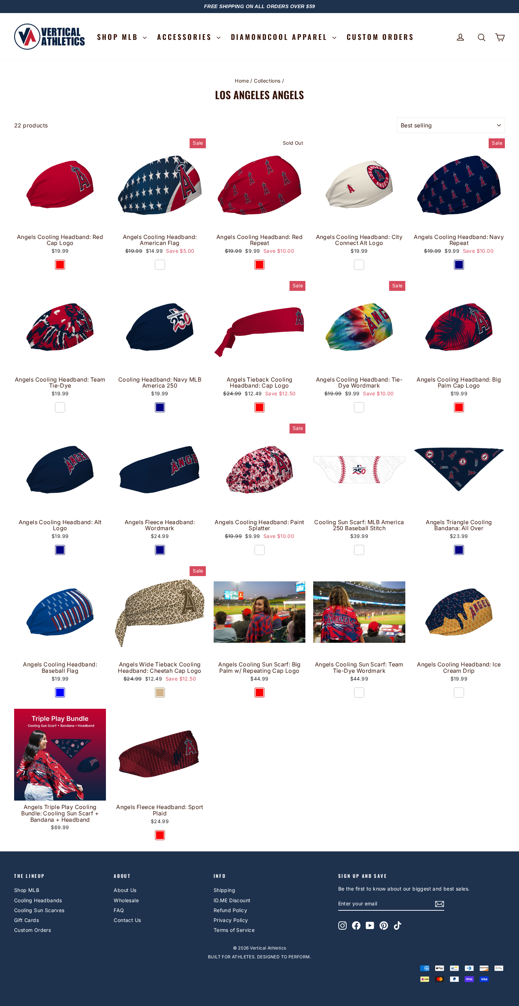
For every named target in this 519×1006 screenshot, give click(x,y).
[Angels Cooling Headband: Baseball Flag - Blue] (60, 692)
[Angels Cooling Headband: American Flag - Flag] (160, 265)
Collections (267, 81)
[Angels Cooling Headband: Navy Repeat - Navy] (459, 265)
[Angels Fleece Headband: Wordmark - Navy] (160, 550)
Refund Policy (230, 910)
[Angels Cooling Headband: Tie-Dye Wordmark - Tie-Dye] (359, 407)
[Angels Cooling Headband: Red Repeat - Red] (259, 265)
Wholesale (126, 900)
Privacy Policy (231, 920)
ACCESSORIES (186, 36)
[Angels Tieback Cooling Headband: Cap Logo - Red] (259, 407)
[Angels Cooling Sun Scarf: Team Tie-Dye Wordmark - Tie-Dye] (359, 692)
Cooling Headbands (38, 900)
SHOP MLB (119, 36)
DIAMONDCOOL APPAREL (281, 36)
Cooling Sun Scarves (39, 910)
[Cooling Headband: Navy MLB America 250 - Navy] (160, 407)
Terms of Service (234, 930)
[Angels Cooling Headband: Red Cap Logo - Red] (60, 265)
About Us (125, 890)
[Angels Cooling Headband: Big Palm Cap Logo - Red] (459, 407)
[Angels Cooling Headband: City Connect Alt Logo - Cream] (359, 265)
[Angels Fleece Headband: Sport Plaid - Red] (160, 835)
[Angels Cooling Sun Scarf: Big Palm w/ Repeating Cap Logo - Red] (259, 692)
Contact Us (127, 920)
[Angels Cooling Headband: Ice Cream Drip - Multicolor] (459, 692)
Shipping (224, 890)
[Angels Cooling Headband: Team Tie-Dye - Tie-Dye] (60, 407)
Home (242, 81)
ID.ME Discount (232, 900)
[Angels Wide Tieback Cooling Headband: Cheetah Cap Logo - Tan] (160, 692)
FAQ (119, 910)
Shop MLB (26, 890)
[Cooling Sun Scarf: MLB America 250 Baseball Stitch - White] (359, 550)
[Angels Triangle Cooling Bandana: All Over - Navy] (459, 550)
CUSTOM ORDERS (380, 36)
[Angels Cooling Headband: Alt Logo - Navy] (60, 550)
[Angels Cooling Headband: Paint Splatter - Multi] (259, 550)
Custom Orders (32, 930)
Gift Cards (26, 920)
